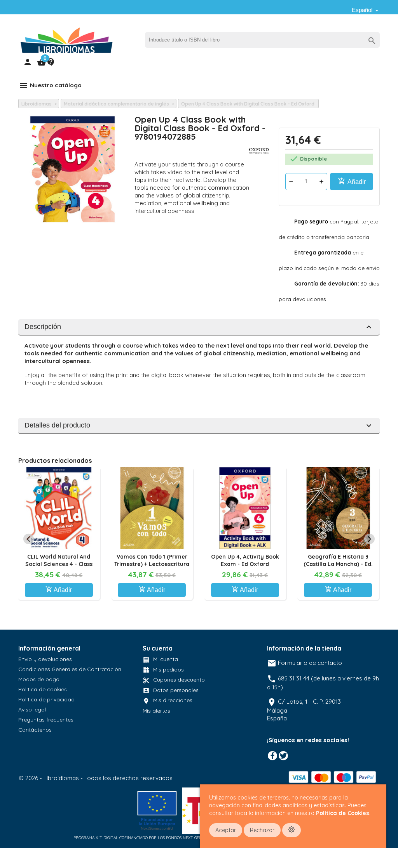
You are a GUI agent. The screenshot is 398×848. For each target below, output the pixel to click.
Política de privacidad (46, 699)
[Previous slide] (28, 539)
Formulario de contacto (304, 662)
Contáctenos (35, 729)
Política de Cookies (342, 813)
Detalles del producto (199, 425)
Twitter (283, 755)
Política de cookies (42, 689)
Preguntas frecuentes (45, 719)
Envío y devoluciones (45, 659)
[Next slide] (369, 539)
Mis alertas (156, 710)
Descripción (199, 327)
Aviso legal (32, 709)
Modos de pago (38, 679)
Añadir (352, 181)
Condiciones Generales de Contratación (69, 669)
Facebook (272, 755)
